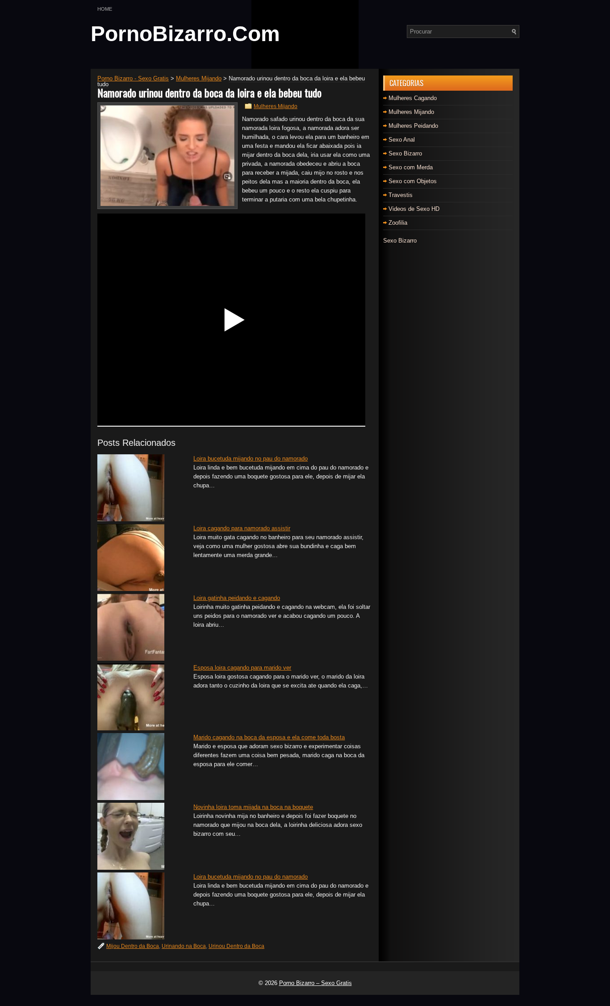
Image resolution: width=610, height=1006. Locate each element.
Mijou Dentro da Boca (132, 946)
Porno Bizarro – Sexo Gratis (315, 983)
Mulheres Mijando (275, 106)
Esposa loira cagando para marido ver (242, 667)
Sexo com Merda (411, 167)
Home (104, 9)
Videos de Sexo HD (414, 208)
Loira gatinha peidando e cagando (236, 598)
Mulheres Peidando (413, 125)
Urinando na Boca (184, 946)
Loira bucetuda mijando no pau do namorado (250, 458)
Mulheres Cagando (413, 98)
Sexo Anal (402, 139)
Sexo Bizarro (405, 153)
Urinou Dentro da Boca (236, 946)
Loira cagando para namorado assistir (241, 528)
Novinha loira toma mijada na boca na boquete (253, 807)
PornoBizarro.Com (185, 34)
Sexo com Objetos (413, 181)
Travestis (401, 195)
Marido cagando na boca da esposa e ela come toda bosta (269, 737)
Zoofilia (398, 222)
